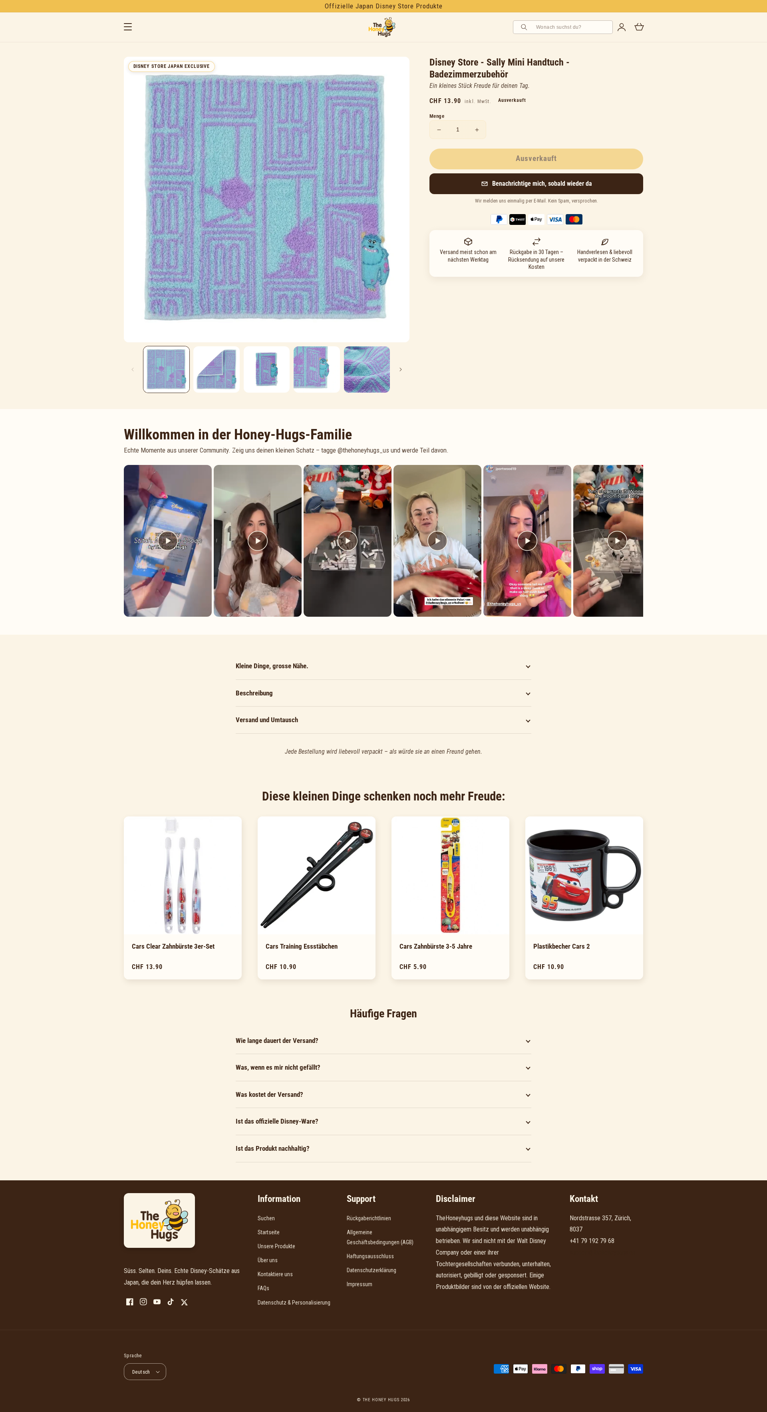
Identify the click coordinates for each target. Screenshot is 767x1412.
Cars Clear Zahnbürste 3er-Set (173, 946)
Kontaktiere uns (275, 1274)
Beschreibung (254, 693)
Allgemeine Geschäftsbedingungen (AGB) (380, 1237)
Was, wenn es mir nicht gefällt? (278, 1067)
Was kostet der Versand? (269, 1094)
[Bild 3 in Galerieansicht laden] (267, 369)
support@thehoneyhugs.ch (602, 1252)
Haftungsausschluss (370, 1256)
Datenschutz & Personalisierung (294, 1302)
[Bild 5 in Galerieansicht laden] (367, 369)
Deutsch (141, 1372)
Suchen (266, 1218)
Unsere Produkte (276, 1246)
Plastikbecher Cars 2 (561, 946)
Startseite (269, 1232)
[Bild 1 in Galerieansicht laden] (166, 369)
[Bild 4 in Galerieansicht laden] (317, 369)
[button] (536, 183)
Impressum (359, 1284)
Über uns (268, 1260)
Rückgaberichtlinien (369, 1218)
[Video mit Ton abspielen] (168, 541)
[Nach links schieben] (132, 369)
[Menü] (128, 27)
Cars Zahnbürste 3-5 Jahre (435, 946)
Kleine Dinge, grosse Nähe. (272, 666)
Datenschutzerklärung (371, 1270)
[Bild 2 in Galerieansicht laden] (216, 369)
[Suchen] (525, 27)
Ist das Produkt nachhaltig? (273, 1148)
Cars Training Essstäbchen (302, 946)
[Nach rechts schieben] (400, 369)
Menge (436, 116)
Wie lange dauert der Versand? (277, 1041)
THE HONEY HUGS (381, 1399)
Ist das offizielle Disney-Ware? (277, 1121)
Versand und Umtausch (267, 720)
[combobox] (572, 27)
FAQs (263, 1288)
